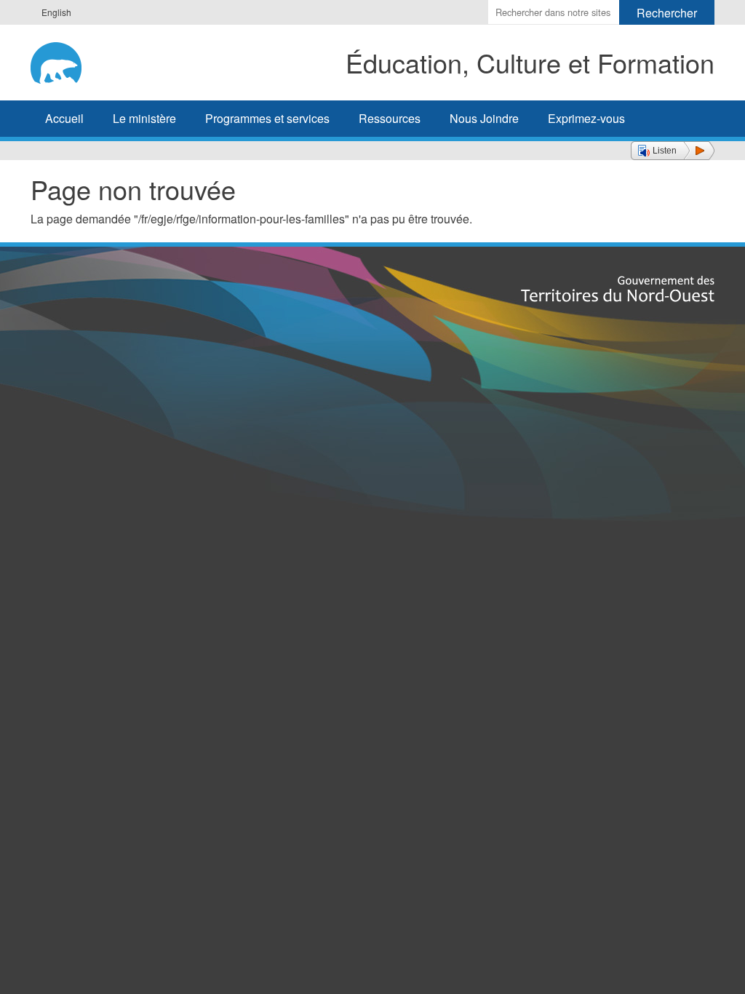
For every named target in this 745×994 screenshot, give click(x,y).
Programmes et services (267, 118)
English (56, 12)
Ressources (390, 118)
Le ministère (144, 118)
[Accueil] (72, 60)
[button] (672, 150)
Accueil (64, 118)
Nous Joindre (484, 118)
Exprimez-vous (586, 118)
